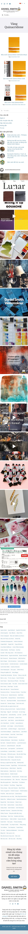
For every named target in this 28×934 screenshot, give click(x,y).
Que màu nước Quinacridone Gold (14, 78)
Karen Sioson (20, 734)
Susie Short (3, 821)
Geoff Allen (20, 695)
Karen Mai (12, 734)
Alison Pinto (19, 633)
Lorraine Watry (12, 751)
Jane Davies (11, 717)
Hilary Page (3, 711)
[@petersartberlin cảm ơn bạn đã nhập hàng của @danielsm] (14, 475)
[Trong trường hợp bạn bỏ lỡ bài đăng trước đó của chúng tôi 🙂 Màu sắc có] (14, 417)
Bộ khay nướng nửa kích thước (8, 709)
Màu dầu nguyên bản (6, 782)
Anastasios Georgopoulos (7, 641)
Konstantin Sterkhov (11, 742)
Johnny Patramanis (18, 726)
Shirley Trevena (4, 813)
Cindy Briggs (15, 672)
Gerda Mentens (20, 697)
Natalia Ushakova (5, 773)
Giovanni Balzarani (21, 700)
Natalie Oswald (13, 773)
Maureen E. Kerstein (5, 765)
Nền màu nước (4, 838)
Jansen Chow (18, 717)
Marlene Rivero (18, 757)
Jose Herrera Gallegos (6, 731)
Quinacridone (8, 104)
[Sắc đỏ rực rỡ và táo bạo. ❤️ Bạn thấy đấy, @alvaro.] (14, 274)
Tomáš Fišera (19, 827)
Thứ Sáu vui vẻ (4, 695)
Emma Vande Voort (22, 683)
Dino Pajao (22, 680)
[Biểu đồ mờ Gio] (2, 134)
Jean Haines (11, 720)
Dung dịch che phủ (16, 759)
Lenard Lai (3, 745)
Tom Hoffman (4, 827)
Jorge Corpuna (21, 728)
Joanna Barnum (19, 723)
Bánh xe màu (4, 678)
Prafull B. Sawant (15, 790)
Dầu (14, 779)
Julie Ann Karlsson (5, 734)
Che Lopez (13, 669)
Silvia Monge (4, 816)
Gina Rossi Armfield (11, 700)
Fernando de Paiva (5, 692)
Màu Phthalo (22, 788)
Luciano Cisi (19, 751)
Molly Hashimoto (4, 771)
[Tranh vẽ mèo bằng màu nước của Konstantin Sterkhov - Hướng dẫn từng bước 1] (2, 154)
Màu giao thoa (4, 714)
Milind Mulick (13, 768)
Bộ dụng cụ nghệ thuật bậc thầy (8, 762)
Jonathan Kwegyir (12, 728)
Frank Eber (23, 692)
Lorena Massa (4, 751)
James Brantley (12, 714)
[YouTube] (10, 3)
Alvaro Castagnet (5, 635)
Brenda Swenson (13, 658)
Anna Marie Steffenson (6, 647)
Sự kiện (16, 686)
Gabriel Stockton (13, 695)
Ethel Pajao (10, 686)
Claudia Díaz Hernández (6, 675)
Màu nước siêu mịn (5, 689)
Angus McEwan (18, 644)
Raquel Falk (3, 802)
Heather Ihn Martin (20, 709)
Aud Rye (18, 649)
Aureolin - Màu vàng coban (7, 652)
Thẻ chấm (14, 683)
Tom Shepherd (11, 827)
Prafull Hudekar (23, 790)
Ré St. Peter (3, 804)
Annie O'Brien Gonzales (18, 647)
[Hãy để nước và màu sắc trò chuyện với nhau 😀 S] (14, 533)
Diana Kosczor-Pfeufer (13, 680)
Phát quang (3, 754)
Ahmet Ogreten (4, 633)
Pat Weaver (22, 782)
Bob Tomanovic (4, 658)
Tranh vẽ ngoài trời (5, 790)
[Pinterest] (7, 3)
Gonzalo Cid (3, 703)
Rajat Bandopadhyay (21, 799)
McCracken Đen (22, 765)
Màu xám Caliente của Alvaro (17, 635)
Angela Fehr (11, 644)
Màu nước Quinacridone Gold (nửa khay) (14, 54)
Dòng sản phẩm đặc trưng (15, 813)
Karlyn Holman (4, 737)
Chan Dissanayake (5, 669)
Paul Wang (12, 785)
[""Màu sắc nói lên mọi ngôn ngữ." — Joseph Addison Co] (14, 360)
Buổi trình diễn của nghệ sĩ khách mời (9, 706)
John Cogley (10, 726)
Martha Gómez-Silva (5, 759)
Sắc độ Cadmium (12, 661)
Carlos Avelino (21, 661)
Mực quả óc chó (10, 833)
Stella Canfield (13, 819)
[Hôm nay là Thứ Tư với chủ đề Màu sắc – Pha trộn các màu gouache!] (14, 216)
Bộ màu (15, 675)
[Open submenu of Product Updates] (27, 123)
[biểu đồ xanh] (2, 160)
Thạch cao (3, 700)
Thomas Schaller (4, 824)
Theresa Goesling (18, 821)
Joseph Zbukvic (16, 731)
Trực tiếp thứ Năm (14, 824)
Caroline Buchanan (14, 664)
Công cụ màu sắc (22, 675)
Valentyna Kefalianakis (11, 830)
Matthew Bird (20, 762)
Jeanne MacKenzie (19, 720)
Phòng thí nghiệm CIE (6, 672)
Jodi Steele (3, 726)
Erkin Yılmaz (3, 686)
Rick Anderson (10, 802)
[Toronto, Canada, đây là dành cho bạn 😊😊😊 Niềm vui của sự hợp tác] (14, 302)
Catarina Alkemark (15, 666)
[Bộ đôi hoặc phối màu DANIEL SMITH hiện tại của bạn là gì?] (14, 245)
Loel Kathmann (19, 748)
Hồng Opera (24, 779)
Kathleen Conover (13, 737)
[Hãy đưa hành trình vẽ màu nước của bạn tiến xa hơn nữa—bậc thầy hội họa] (14, 446)
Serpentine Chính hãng (17, 810)
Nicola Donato (15, 776)
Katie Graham (14, 740)
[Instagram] (4, 3)
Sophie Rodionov (5, 819)
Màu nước (17, 835)
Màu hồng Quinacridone (21, 796)
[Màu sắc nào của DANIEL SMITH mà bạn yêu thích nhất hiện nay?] (14, 331)
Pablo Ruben (15, 782)
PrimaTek (3, 793)
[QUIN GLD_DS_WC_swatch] (14, 37)
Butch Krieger (4, 661)
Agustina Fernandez (21, 630)
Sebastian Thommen (5, 810)
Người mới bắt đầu (13, 655)
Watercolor (23, 104)
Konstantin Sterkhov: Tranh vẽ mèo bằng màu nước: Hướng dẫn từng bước (17, 155)
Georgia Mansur (12, 697)
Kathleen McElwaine (5, 740)
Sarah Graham (11, 807)
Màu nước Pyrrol (10, 793)
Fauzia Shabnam (15, 689)
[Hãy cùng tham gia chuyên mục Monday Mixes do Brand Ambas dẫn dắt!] (14, 389)
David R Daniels (20, 678)
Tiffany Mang (23, 824)
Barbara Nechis (4, 655)
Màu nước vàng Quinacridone (14, 102)
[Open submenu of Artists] (27, 118)
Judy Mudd (24, 731)
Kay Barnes (21, 740)
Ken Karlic (3, 742)
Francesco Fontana (15, 692)
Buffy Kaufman (21, 658)
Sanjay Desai (4, 807)
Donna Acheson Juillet (6, 683)
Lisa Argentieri (11, 748)
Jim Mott (12, 723)
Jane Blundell (4, 717)
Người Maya (14, 765)
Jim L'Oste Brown (5, 723)
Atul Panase (12, 649)
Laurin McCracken (21, 742)
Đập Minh (19, 768)
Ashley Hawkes (4, 649)
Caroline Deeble (23, 664)
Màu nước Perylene (13, 788)
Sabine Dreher (11, 804)
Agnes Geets (4, 630)
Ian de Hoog (22, 711)
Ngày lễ (9, 711)
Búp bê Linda (4, 748)
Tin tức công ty (11, 678)
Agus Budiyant (11, 630)
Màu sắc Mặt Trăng (21, 754)
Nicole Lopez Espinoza (6, 779)
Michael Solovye (4, 768)
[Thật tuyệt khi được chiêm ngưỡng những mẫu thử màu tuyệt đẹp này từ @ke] (14, 590)
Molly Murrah (13, 771)
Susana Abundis (21, 819)
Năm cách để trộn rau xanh (15, 162)
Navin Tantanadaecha (6, 776)
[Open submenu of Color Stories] (27, 120)
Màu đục (18, 779)
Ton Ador (3, 830)
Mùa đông (19, 838)
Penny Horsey (4, 788)
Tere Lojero (9, 821)
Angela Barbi (4, 644)
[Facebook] (1, 3)
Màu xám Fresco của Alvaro (7, 638)
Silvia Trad (10, 816)
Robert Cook (18, 802)
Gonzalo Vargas (11, 703)
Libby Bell (18, 745)
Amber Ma (17, 638)
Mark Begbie (11, 757)
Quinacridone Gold (15, 56)
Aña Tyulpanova (18, 652)
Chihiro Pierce (20, 669)
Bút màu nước (12, 838)
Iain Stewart (15, 711)
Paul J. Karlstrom (5, 785)
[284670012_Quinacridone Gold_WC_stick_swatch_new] (14, 61)
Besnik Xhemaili (23, 655)
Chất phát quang (11, 754)
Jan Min (24, 714)
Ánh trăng (19, 771)
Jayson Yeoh (4, 720)
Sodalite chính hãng (18, 816)
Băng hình (3, 833)
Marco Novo (3, 757)
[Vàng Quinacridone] (14, 85)
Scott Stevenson (20, 807)
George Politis (4, 697)
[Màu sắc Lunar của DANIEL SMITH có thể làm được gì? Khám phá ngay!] (14, 187)
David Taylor (4, 680)
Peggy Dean (19, 785)
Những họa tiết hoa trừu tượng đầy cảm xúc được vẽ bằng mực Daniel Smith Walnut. (17, 142)
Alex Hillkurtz (12, 633)
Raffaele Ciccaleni (11, 799)
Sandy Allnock (19, 804)
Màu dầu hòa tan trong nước (7, 835)
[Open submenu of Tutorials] (27, 125)
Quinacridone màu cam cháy (7, 796)
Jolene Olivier (4, 728)
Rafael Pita (3, 799)
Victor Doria (21, 830)
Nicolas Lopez (23, 776)
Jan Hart (19, 714)
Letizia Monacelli (11, 745)
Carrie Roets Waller (5, 666)
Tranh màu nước (20, 703)
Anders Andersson (18, 641)
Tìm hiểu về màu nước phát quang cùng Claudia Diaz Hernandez (15, 149)
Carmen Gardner (4, 664)
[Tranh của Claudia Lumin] (2, 147)
